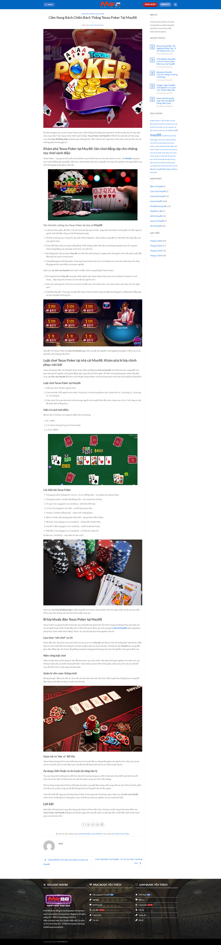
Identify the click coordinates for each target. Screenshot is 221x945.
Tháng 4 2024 (156, 245)
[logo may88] (58, 900)
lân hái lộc (160, 130)
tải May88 (161, 159)
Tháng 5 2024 (156, 241)
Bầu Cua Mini (171, 120)
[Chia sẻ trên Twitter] (88, 825)
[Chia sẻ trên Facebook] (83, 825)
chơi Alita (162, 124)
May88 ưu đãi (156, 211)
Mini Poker (161, 140)
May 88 (164, 136)
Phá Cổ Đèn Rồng (160, 143)
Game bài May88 (87, 14)
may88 (116, 834)
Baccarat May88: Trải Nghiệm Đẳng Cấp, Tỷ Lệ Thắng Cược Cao (166, 48)
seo (102, 25)
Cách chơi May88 (157, 191)
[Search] (175, 5)
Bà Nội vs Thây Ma (160, 120)
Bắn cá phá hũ (154, 124)
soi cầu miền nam (170, 146)
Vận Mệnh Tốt (168, 159)
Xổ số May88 (156, 226)
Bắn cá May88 (156, 186)
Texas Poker (124, 834)
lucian (155, 130)
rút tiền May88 (159, 146)
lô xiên (165, 130)
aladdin (152, 120)
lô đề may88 (173, 130)
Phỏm (168, 143)
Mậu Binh (168, 140)
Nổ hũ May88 (156, 216)
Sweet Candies (154, 149)
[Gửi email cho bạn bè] (93, 825)
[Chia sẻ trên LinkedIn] (102, 825)
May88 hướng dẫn (158, 206)
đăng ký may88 (156, 169)
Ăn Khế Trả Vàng (165, 162)
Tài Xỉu (155, 159)
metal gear (154, 140)
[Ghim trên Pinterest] (97, 825)
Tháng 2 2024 (156, 255)
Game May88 (99, 14)
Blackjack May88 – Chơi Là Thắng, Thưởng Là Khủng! (167, 74)
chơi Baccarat (169, 124)
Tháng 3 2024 (156, 250)
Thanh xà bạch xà (155, 156)
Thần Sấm (164, 156)
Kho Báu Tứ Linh (162, 127)
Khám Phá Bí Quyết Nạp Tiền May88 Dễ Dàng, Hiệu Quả (165, 100)
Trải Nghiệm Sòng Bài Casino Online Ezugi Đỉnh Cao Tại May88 (166, 61)
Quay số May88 (157, 221)
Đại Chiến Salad (163, 166)
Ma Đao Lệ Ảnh (171, 136)
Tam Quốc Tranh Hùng (162, 153)
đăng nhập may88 (168, 169)
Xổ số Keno (156, 162)
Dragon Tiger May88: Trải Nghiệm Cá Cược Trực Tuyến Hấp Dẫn (166, 87)
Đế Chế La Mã (173, 166)
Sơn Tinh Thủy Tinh (165, 149)
